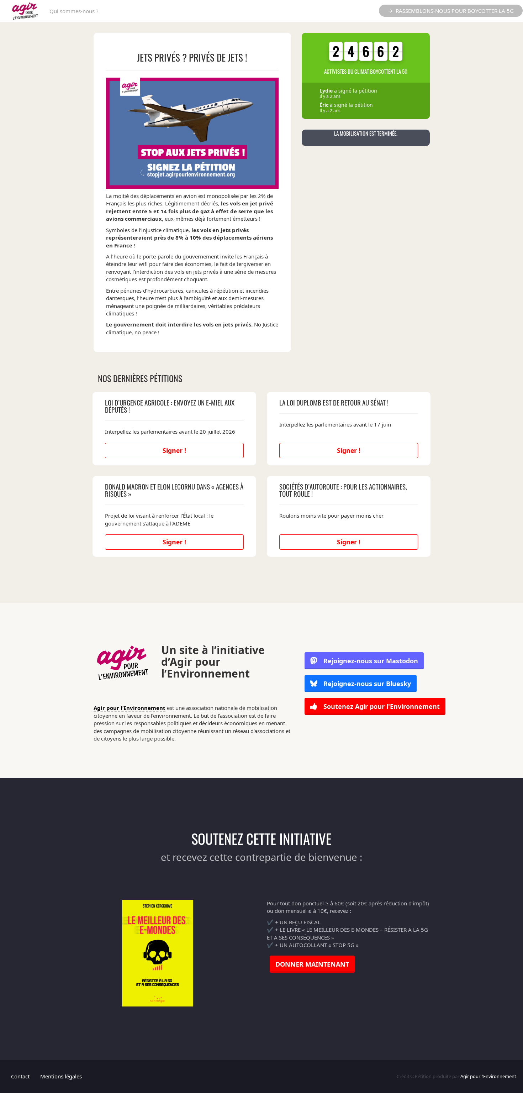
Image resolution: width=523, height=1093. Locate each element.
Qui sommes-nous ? (74, 11)
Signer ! (174, 450)
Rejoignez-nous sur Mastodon (370, 661)
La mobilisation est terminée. (365, 133)
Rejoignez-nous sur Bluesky (366, 683)
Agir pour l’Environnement (129, 707)
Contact (20, 1076)
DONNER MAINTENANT (312, 964)
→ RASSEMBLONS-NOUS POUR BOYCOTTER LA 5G (451, 10)
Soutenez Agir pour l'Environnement (381, 706)
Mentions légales (61, 1076)
